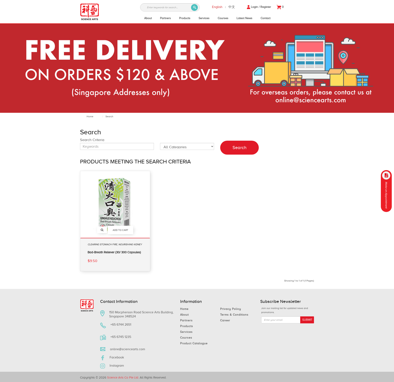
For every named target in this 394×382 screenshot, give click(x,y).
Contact (265, 18)
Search (109, 116)
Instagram (117, 365)
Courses (223, 18)
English (217, 7)
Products (184, 18)
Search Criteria (92, 140)
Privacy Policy (230, 308)
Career (225, 320)
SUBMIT (307, 319)
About (148, 18)
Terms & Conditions (234, 314)
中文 (231, 7)
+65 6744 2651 (120, 324)
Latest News (244, 18)
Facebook (117, 357)
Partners (165, 18)
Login (254, 6)
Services (204, 18)
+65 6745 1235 (120, 337)
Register (265, 6)
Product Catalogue (194, 343)
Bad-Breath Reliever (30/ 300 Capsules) (114, 252)
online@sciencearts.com (127, 349)
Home (90, 116)
